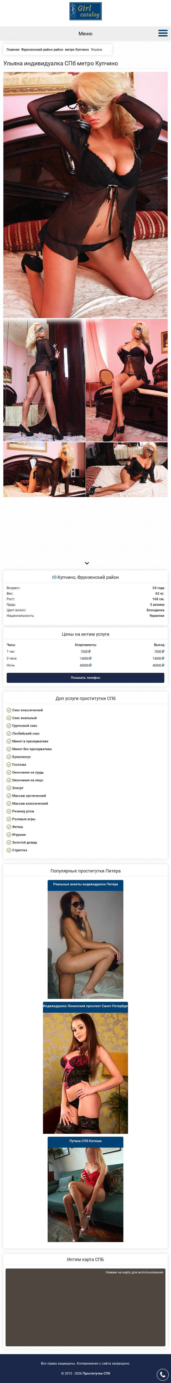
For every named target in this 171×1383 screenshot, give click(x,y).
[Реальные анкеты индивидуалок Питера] (85, 945)
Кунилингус (21, 757)
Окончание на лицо (27, 780)
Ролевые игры (23, 819)
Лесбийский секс (26, 734)
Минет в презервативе (30, 741)
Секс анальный (24, 718)
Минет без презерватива (32, 749)
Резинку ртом (23, 811)
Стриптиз (19, 850)
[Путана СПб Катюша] (85, 1195)
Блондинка (155, 610)
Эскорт (17, 788)
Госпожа (19, 765)
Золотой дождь (24, 842)
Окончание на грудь (28, 772)
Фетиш (17, 827)
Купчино (66, 577)
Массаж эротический (29, 796)
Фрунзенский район (98, 577)
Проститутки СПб (96, 1373)
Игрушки (19, 835)
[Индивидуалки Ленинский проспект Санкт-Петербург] (85, 1073)
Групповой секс (24, 726)
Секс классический (27, 710)
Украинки (156, 615)
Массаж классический (30, 804)
